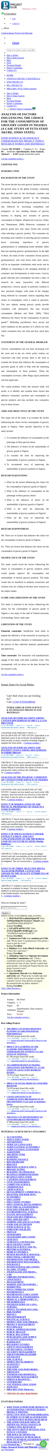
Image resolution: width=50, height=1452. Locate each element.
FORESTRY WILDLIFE (19, 1229)
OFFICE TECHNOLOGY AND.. (22, 1309)
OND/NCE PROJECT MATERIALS (23, 78)
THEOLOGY (13, 1372)
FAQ (14, 19)
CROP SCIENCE (15, 1189)
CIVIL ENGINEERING (18, 1182)
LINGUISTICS (14, 1279)
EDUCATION (13, 1199)
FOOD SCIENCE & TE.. (19, 1227)
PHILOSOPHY (14, 1312)
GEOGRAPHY (14, 1234)
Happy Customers (14, 68)
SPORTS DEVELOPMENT (20, 1362)
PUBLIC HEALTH (16, 1332)
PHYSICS (11, 1314)
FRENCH (11, 1232)
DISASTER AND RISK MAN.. (22, 1194)
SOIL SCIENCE (14, 1359)
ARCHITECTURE (16, 1154)
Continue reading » (32, 743)
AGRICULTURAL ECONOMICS (23, 1147)
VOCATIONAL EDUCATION (21, 1384)
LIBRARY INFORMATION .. (21, 1277)
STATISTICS (13, 1364)
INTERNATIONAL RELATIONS (23, 1267)
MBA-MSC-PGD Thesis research (22, 88)
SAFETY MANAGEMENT (20, 1347)
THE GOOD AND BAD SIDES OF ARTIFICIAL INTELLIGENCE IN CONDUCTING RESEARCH (24, 1424)
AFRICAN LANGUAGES (19, 1144)
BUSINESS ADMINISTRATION (22, 1174)
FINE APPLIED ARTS (18, 1219)
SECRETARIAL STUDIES (20, 1349)
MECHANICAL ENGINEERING (23, 1297)
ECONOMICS (14, 1197)
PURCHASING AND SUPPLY (22, 1337)
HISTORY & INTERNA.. (19, 1249)
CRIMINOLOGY (15, 1187)
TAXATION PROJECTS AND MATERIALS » (25, 1079)
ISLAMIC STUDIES (17, 1269)
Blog (9, 60)
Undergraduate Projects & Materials (16, 33)
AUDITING (12, 1157)
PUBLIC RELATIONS (18, 1334)
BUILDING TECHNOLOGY (21, 1172)
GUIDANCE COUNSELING (21, 1242)
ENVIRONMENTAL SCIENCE (22, 1212)
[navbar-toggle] (2, 28)
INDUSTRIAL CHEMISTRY (21, 1257)
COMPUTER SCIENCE (19, 1184)
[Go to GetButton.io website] (43, 1449)
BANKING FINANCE (17, 1159)
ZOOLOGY (12, 1387)
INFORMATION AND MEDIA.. (22, 1259)
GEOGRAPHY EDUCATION (21, 1237)
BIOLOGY (12, 1164)
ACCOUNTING (14, 1137)
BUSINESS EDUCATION (19, 1177)
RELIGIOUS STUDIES (18, 1344)
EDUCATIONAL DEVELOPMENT (24, 1204)
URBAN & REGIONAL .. (19, 1379)
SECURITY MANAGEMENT (21, 1352)
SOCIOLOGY (13, 1357)
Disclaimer (9, 1449)
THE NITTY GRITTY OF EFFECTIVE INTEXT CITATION (26, 1430)
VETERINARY (14, 1382)
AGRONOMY (13, 1152)
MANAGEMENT (15, 1282)
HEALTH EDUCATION (18, 1244)
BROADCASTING (16, 1169)
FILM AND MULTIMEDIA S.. (22, 1217)
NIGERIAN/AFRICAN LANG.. (22, 1304)
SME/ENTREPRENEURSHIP (21, 1354)
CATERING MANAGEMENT (21, 1179)
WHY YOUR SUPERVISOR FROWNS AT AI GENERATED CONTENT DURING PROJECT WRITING (27, 1409)
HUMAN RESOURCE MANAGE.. (24, 1254)
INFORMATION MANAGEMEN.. (23, 1262)
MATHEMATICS (15, 1292)
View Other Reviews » (11, 988)
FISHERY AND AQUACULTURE (23, 1222)
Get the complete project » (12, 159)
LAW (9, 1274)
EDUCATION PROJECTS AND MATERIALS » (25, 1061)
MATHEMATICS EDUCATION (22, 1294)
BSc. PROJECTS (14, 85)
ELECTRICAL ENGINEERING (22, 1207)
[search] (34, 50)
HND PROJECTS (15, 82)
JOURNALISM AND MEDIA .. (22, 1272)
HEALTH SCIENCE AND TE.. (22, 1247)
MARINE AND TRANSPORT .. (22, 1284)
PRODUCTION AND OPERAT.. (22, 1322)
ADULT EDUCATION (18, 1139)
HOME (10, 75)
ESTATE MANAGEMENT (20, 1214)
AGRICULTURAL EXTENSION (23, 1149)
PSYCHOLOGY (14, 1327)
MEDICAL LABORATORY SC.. (22, 1299)
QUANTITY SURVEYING (20, 1339)
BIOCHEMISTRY (15, 1162)
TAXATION (13, 1367)
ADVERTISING (14, 1142)
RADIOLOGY (14, 1342)
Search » (5, 913)
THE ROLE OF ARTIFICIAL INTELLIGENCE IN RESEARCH (23, 1435)
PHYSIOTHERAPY (16, 1317)
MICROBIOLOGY (16, 1302)
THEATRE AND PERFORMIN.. (23, 1369)
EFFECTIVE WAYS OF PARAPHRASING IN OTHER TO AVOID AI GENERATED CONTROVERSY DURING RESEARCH (28, 1417)
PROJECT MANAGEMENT (21, 1324)
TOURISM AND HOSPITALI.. (22, 1374)
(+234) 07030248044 (23, 701)
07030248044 (10, 14)
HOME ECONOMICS (17, 1252)
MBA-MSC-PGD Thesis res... (21, 1389)
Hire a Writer (12, 55)
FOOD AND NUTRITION (19, 1224)
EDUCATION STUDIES (19, 1202)
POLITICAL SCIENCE (18, 1319)
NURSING (12, 1307)
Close (15, 42)
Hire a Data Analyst (15, 58)
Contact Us (16, 24)
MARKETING (14, 1287)
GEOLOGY (12, 1239)
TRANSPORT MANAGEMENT (22, 1377)
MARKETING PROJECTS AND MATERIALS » (26, 1092)
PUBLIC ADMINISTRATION (21, 1329)
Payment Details (14, 65)
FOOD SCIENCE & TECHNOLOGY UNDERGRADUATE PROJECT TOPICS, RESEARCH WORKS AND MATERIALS (23, 141)
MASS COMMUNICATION (20, 1289)
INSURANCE (13, 1264)
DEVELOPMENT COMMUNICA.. (24, 1192)
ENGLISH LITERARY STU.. (21, 1209)
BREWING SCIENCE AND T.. (22, 1167)
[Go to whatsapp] (43, 1443)
